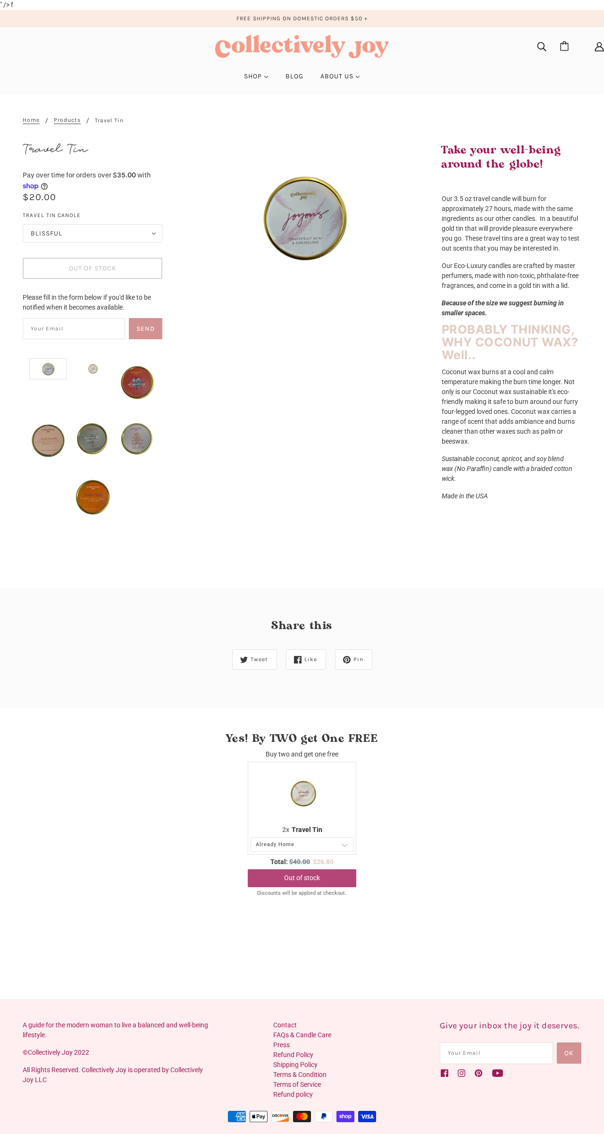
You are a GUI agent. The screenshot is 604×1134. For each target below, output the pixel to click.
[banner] (302, 46)
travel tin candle (52, 215)
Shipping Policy (295, 1064)
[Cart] (566, 46)
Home (31, 120)
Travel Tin (307, 829)
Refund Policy (293, 1054)
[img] (541, 46)
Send (145, 329)
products (67, 120)
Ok (569, 1053)
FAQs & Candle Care (302, 1035)
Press (281, 1045)
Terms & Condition (300, 1074)
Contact (285, 1025)
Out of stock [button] (302, 878)
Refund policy (293, 1094)
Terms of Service (297, 1084)
